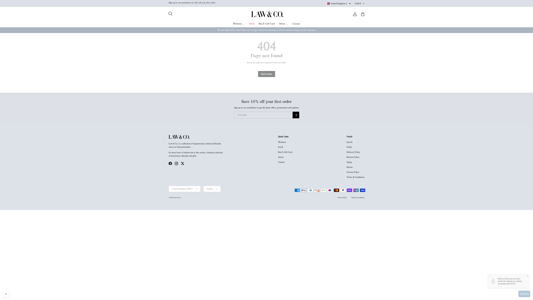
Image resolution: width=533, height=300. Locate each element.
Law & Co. (177, 198)
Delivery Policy (353, 152)
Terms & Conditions (355, 177)
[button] (363, 14)
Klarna (350, 167)
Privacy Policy (353, 172)
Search (349, 142)
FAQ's (349, 147)
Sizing (349, 162)
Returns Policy (353, 157)
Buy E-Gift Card (267, 23)
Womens (237, 23)
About (282, 23)
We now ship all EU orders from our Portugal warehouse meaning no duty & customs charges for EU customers (266, 30)
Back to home (266, 74)
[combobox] (338, 3)
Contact (296, 23)
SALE (252, 23)
